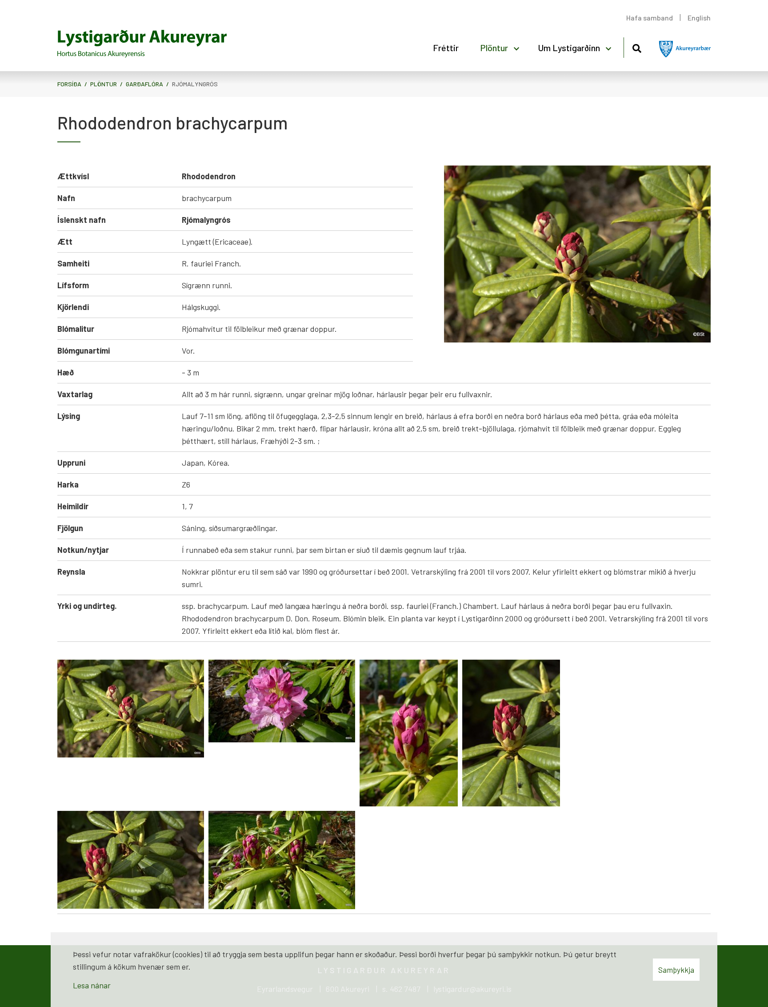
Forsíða (69, 84)
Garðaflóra (144, 84)
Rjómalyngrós (195, 84)
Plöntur (103, 84)
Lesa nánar (92, 985)
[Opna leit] (637, 47)
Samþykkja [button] (676, 969)
